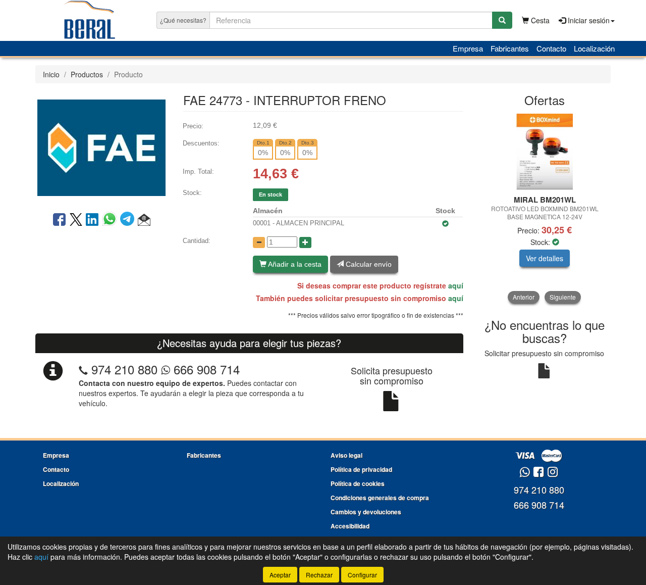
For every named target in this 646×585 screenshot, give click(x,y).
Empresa (468, 48)
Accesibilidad (350, 525)
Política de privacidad (361, 469)
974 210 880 (124, 369)
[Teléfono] (83, 369)
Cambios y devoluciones (366, 511)
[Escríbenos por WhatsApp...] (524, 472)
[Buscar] (502, 20)
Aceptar (280, 574)
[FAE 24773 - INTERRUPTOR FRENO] (101, 146)
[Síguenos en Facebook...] (538, 472)
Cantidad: (196, 241)
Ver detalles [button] (544, 258)
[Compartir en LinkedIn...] (92, 220)
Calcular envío (368, 264)
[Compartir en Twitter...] (76, 220)
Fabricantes (510, 48)
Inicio (51, 74)
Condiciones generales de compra (380, 497)
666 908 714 (205, 369)
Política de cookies (358, 483)
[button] (144, 220)
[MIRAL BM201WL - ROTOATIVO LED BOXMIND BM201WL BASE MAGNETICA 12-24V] (545, 151)
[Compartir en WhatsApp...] (111, 220)
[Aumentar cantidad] (305, 242)
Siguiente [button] (563, 296)
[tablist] (544, 208)
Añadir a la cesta (293, 264)
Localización (594, 48)
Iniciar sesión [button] (588, 20)
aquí (455, 285)
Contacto (551, 48)
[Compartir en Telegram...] (129, 220)
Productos (87, 74)
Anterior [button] (523, 296)
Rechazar (319, 574)
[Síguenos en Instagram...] (552, 472)
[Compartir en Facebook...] (59, 220)
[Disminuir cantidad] (259, 242)
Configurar (362, 574)
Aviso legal (346, 455)
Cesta (539, 20)
